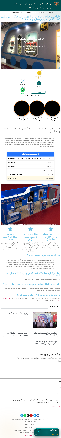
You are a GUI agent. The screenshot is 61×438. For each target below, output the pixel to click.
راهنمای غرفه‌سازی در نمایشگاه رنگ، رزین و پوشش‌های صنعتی (17, 334)
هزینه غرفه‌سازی (47, 8)
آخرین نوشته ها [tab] (54, 306)
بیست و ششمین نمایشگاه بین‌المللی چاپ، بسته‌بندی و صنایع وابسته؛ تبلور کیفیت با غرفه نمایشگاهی (46, 342)
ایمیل (59, 387)
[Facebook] (37, 415)
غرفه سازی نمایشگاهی (46, 4)
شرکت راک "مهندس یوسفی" (38, 118)
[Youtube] (31, 415)
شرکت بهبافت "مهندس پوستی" (53, 118)
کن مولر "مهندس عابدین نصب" (30, 95)
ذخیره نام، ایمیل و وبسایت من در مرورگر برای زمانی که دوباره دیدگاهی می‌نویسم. (36, 400)
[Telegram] (21, 415)
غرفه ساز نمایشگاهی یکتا (35, 8)
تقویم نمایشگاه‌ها (18, 4)
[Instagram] (28, 415)
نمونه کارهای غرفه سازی (31, 4)
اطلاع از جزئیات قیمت (38, 92)
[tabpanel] (30, 329)
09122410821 (29, 435)
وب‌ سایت (58, 393)
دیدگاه (58, 361)
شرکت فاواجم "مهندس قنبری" (23, 118)
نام (59, 381)
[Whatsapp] (24, 415)
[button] (58, 46)
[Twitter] (34, 415)
